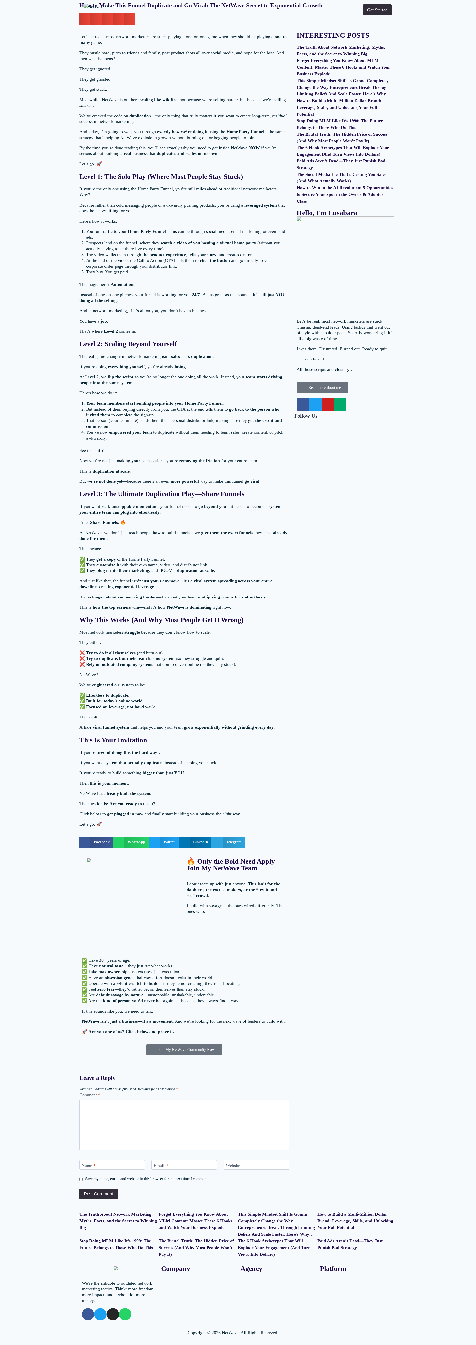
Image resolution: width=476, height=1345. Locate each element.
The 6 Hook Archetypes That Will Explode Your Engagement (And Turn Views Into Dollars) (274, 1247)
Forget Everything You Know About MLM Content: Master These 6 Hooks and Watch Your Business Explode (343, 67)
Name (89, 1165)
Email (161, 1165)
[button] (96, 842)
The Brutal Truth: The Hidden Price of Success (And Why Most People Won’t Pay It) (196, 1247)
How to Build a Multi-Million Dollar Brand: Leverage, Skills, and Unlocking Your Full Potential (339, 107)
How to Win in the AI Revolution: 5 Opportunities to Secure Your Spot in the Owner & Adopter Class (345, 194)
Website (233, 1165)
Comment (89, 1094)
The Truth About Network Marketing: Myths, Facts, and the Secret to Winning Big (118, 1221)
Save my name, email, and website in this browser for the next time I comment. (146, 1179)
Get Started (377, 9)
